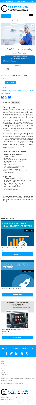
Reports (7, 21)
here (32, 199)
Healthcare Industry (13, 92)
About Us (3, 363)
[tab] (6, 102)
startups (7, 93)
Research (3, 367)
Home (2, 21)
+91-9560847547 (6, 348)
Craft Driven (7, 90)
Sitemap (3, 372)
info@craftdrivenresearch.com (24, 348)
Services (3, 365)
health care (31, 90)
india (20, 92)
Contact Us (3, 368)
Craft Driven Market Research (19, 90)
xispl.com (12, 399)
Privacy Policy (4, 374)
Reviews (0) (15, 102)
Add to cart (10, 82)
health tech (4, 92)
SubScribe (6, 16)
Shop (2, 370)
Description (6, 102)
